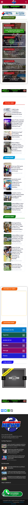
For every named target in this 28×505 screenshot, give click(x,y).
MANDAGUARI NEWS (8, 502)
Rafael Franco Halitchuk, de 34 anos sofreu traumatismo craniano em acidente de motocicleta (15, 451)
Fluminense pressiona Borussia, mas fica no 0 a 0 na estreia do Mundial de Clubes (16, 477)
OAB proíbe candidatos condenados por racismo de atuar (17, 112)
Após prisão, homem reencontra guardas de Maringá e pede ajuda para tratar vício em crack (18, 123)
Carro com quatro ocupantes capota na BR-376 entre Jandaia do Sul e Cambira (16, 445)
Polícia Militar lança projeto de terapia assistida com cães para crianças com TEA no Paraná (17, 207)
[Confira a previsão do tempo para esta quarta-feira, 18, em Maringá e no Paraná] (4, 473)
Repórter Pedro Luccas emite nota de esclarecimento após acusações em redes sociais (16, 457)
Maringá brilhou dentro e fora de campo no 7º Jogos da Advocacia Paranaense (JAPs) (17, 226)
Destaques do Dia (9, 25)
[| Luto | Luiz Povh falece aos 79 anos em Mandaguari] (14, 76)
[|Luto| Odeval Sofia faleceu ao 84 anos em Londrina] (14, 28)
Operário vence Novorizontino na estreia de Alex (17, 266)
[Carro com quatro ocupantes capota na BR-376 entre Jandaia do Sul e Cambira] (14, 52)
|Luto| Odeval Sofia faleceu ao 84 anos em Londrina (16, 467)
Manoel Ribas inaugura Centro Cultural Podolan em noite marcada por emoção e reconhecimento (17, 146)
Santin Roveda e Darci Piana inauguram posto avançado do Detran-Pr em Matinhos (17, 183)
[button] (3, 378)
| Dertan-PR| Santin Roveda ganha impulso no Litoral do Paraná (17, 168)
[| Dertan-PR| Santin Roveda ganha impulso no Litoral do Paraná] (14, 40)
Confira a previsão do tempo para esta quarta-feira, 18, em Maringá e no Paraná (16, 472)
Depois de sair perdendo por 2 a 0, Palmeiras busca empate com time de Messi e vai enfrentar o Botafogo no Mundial (17, 253)
